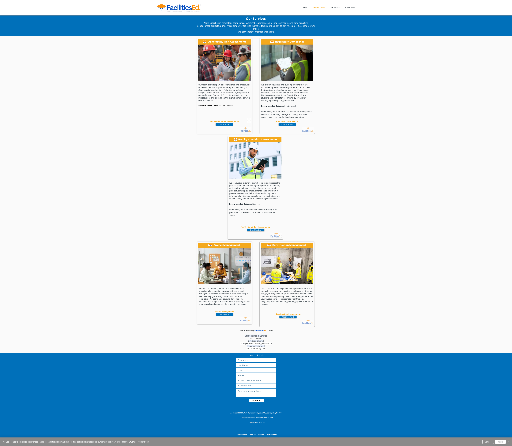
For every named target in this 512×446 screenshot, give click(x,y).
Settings (488, 441)
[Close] (508, 442)
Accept (500, 441)
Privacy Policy (143, 441)
